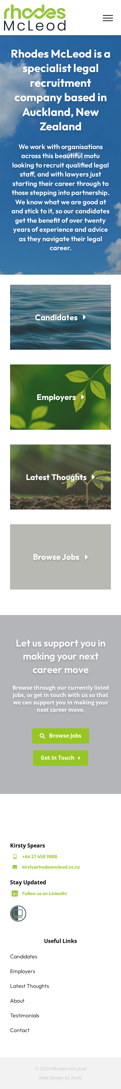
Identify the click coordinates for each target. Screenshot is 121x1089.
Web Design (51, 1078)
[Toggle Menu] (107, 18)
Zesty (76, 1078)
